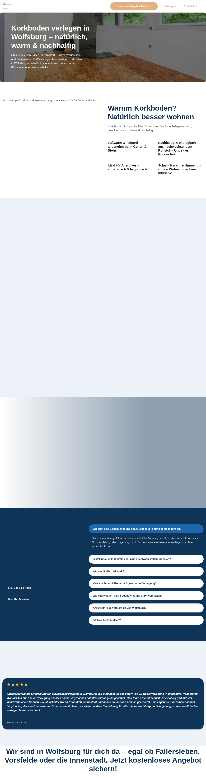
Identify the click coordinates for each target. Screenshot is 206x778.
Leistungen (169, 6)
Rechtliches (190, 6)
